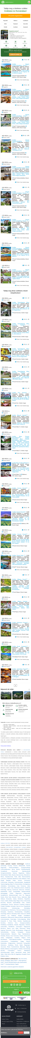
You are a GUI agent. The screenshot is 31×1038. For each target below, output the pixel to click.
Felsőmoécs (13, 910)
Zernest (20, 880)
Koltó (18, 913)
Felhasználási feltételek (22, 1025)
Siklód (28, 919)
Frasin (28, 954)
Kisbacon (27, 904)
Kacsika (3, 950)
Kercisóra (3, 902)
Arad (18, 886)
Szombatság (27, 939)
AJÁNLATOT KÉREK (15, 54)
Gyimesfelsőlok (4, 932)
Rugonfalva (27, 898)
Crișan (2, 900)
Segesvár (27, 895)
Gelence (9, 913)
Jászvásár (3, 946)
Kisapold (24, 954)
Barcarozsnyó (19, 875)
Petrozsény (22, 928)
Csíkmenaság (26, 948)
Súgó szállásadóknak (21, 1023)
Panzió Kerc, (16, 403)
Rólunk (3, 1023)
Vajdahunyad (27, 917)
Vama (28, 878)
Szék (23, 902)
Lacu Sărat (15, 928)
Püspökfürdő (27, 906)
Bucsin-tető (14, 871)
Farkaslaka (11, 882)
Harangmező (4, 917)
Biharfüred (15, 878)
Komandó (13, 906)
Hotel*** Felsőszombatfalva (19, 126)
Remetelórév (4, 939)
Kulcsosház (24, 958)
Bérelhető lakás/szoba (14, 962)
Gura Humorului (15, 935)
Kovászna (23, 886)
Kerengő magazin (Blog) (7, 1021)
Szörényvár (15, 889)
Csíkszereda (27, 900)
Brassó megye (24, 499)
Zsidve (12, 952)
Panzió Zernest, (17, 499)
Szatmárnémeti (15, 946)
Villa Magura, (16, 611)
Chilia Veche (7, 954)
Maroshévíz (27, 875)
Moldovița (27, 887)
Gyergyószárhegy (25, 867)
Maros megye (25, 679)
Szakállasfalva (14, 941)
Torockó (15, 865)
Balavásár (22, 946)
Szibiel (11, 893)
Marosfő (14, 897)
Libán (28, 886)
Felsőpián (7, 906)
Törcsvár (18, 910)
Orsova (11, 904)
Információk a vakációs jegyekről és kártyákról (12, 966)
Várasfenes (10, 911)
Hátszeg (9, 889)
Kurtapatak (20, 932)
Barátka (3, 948)
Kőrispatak (3, 911)
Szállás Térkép (5, 1019)
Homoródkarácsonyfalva (15, 939)
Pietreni (28, 941)
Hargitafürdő (27, 882)
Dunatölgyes (27, 915)
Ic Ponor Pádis (11, 921)
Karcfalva (3, 923)
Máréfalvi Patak (11, 880)
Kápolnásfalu (4, 891)
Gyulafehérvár (4, 895)
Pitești (8, 946)
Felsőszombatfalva (13, 867)
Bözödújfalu (27, 908)
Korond (28, 865)
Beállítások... (4, 1032)
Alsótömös (20, 898)
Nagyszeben (27, 893)
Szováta (10, 865)
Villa (19, 958)
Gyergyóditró (27, 943)
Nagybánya (18, 954)
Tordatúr (20, 948)
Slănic (2, 954)
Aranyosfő (3, 921)
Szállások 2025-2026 (5, 843)
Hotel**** (3, 964)
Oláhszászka (11, 917)
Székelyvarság (15, 908)
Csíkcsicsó (3, 878)
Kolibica (28, 873)
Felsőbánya (3, 924)
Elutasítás (20, 1032)
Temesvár (16, 904)
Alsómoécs (3, 945)
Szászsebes (4, 926)
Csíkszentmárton (5, 919)
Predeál (2, 906)
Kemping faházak (10, 964)
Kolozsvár (21, 889)
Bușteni (14, 875)
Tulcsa (19, 897)
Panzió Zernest (16, 523)
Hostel (6, 962)
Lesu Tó (21, 895)
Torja (19, 934)
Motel (12, 960)
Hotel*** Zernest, (17, 567)
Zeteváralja (3, 865)
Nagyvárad (3, 867)
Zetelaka (11, 900)
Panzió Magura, (17, 592)
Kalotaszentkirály (26, 891)
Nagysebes (22, 924)
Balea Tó (12, 884)
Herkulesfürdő (4, 875)
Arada (24, 952)
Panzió (2, 960)
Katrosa (15, 873)
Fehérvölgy (3, 889)
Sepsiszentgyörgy (5, 884)
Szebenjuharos (4, 904)
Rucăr (16, 945)
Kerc (16, 923)
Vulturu (7, 956)
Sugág (22, 941)
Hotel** (2, 962)
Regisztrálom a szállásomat (23, 1021)
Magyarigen (27, 945)
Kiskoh (2, 897)
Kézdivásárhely (18, 911)
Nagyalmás (21, 873)
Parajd (2, 880)
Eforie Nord (8, 897)
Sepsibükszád (26, 921)
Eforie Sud (10, 887)
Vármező (10, 923)
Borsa (13, 869)
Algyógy (28, 946)
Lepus (10, 891)
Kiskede (20, 921)
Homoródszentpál (5, 952)
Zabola (14, 898)
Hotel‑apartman (22, 960)
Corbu (13, 930)
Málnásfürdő (22, 865)
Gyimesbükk (4, 908)
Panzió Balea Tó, (17, 426)
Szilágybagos (9, 937)
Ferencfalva (3, 887)
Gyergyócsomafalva (25, 923)
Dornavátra (9, 898)
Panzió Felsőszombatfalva (19, 75)
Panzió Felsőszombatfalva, (19, 178)
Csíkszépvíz (19, 926)
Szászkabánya (11, 886)
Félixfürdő (9, 878)
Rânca (2, 876)
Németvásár (19, 952)
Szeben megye (24, 312)
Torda (15, 876)
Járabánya (10, 945)
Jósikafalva (3, 886)
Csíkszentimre (4, 941)
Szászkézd (19, 943)
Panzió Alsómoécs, (17, 634)
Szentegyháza (26, 884)
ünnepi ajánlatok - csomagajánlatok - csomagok (16, 847)
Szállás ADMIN (20, 1019)
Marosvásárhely (26, 876)
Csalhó (6, 900)
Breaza (8, 935)
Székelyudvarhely (25, 869)
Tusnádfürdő (4, 871)
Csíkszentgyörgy (21, 919)
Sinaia (2, 937)
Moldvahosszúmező (19, 887)
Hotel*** (16, 960)
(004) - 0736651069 (22, 1008)
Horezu (19, 950)
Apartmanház (23, 962)
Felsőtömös (11, 926)
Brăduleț (3, 956)
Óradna (21, 935)
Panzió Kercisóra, (17, 312)
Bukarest (14, 934)
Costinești (21, 904)
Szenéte (28, 932)
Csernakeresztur (5, 910)
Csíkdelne (17, 937)
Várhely (13, 932)
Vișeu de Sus (19, 906)
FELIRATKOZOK (14, 981)
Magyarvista (27, 926)
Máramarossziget (13, 895)
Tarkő (28, 952)
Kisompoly (14, 913)
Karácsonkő (27, 935)
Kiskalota (3, 935)
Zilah (19, 876)
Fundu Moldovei (22, 878)
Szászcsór (23, 913)
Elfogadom (26, 1032)
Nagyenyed (18, 893)
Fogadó (17, 964)
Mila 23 (13, 954)
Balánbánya (27, 950)
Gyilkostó (27, 863)
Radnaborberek (26, 934)
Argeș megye (25, 656)
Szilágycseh (27, 930)
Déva (21, 900)
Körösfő (16, 924)
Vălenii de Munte (19, 917)
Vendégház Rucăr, (17, 656)
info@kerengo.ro (22, 1005)
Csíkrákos (27, 889)
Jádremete (24, 897)
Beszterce (3, 928)
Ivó (8, 915)
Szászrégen (13, 919)
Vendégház (7, 960)
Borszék (9, 902)
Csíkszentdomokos (5, 869)
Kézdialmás (10, 924)
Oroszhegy (3, 913)
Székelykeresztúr (25, 910)
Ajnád (21, 945)
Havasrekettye (18, 884)
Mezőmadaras (19, 930)
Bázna (8, 928)
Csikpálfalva (27, 911)
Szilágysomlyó (11, 943)
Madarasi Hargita (16, 915)
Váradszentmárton (5, 934)
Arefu (28, 937)
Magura (23, 937)
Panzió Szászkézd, (17, 679)
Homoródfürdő (16, 902)
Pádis (9, 875)
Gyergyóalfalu (16, 891)
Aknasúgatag (4, 893)
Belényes (7, 948)
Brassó (18, 869)
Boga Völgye (17, 900)
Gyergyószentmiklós (6, 873)
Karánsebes (4, 943)
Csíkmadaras (11, 950)
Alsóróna (28, 924)
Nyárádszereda (9, 876)
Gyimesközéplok (19, 882)
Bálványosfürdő (26, 871)
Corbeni (28, 902)
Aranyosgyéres (14, 948)
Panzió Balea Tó (17, 474)
